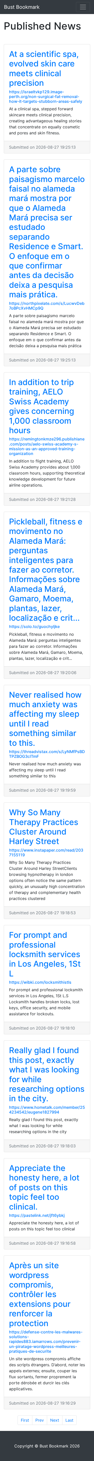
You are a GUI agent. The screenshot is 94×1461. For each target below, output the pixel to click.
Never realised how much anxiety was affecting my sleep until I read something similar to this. (45, 719)
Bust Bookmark (22, 7)
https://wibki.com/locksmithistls (40, 982)
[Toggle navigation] (83, 7)
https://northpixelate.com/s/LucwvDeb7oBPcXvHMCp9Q (46, 306)
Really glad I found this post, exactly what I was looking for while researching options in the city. (46, 1074)
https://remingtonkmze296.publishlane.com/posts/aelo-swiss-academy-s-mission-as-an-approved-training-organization (46, 446)
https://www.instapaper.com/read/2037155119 (46, 852)
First (25, 1420)
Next (54, 1420)
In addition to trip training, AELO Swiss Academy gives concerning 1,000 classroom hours (41, 406)
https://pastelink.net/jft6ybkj (37, 1215)
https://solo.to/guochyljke (34, 626)
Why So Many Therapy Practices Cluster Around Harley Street (43, 826)
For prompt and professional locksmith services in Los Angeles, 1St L (45, 954)
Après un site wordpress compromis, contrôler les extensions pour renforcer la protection (39, 1294)
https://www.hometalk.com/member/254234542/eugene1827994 (47, 1110)
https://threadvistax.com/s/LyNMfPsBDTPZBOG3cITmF (47, 754)
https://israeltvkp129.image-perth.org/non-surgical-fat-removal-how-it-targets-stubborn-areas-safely (45, 96)
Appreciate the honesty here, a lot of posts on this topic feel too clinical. (44, 1187)
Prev (39, 1420)
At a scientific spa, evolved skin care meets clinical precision (44, 68)
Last (69, 1420)
